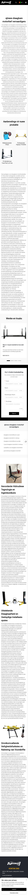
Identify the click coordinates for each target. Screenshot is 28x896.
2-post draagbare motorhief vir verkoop (13, 444)
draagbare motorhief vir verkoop (11, 438)
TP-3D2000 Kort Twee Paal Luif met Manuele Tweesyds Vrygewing (7, 162)
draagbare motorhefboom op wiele (12, 441)
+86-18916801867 (8, 875)
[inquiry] (26, 441)
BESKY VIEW (7, 135)
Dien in (14, 413)
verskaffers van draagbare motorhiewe (13, 447)
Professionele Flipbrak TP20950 (21, 143)
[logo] (6, 2)
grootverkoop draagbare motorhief (12, 450)
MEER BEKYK (6, 355)
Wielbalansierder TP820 (7, 143)
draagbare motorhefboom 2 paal (12, 434)
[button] (8, 360)
